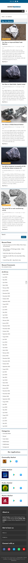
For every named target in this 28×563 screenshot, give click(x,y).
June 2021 (5, 420)
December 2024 (6, 326)
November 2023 (6, 361)
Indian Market (5, 439)
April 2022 (5, 412)
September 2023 (6, 366)
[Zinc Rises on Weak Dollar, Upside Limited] (14, 73)
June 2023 (5, 374)
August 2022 (5, 401)
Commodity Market (6, 39)
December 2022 (6, 391)
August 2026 (5, 274)
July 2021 (5, 418)
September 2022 (6, 399)
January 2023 (5, 388)
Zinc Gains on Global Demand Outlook (12, 124)
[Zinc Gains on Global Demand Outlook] (14, 114)
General (4, 436)
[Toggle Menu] (23, 11)
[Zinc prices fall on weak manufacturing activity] (14, 197)
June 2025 (5, 309)
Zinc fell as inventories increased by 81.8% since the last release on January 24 (14, 167)
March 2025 (5, 317)
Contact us (4, 537)
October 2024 (6, 331)
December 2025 (6, 293)
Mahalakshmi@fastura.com (8, 46)
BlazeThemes (13, 560)
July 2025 (5, 307)
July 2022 (5, 404)
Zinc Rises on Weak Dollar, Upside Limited (13, 84)
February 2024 (6, 353)
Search (3, 234)
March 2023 (5, 382)
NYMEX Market (6, 444)
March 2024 (5, 350)
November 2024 (6, 328)
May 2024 (5, 345)
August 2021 (5, 415)
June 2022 (5, 407)
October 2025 (6, 298)
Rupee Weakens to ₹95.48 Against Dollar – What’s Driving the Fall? (13, 249)
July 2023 (5, 372)
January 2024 (5, 355)
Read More (4, 61)
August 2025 (5, 304)
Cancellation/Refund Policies (14, 559)
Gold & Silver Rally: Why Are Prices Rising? (12, 253)
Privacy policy (20, 557)
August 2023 (5, 369)
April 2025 (5, 315)
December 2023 (6, 358)
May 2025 (5, 312)
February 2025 (6, 320)
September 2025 (6, 301)
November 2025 (6, 296)
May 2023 (5, 377)
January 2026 (5, 290)
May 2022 (5, 410)
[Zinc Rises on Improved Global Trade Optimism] (13, 32)
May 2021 (5, 423)
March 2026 (5, 285)
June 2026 (5, 277)
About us (4, 533)
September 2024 (6, 334)
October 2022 (6, 396)
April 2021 (5, 426)
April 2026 (5, 282)
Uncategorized (5, 81)
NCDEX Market (6, 441)
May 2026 (5, 280)
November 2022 (6, 393)
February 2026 (6, 288)
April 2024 (5, 347)
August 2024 (5, 336)
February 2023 (6, 385)
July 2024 (5, 339)
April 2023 (5, 380)
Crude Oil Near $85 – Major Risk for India (12, 260)
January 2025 (5, 323)
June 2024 (5, 342)
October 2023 (6, 363)
